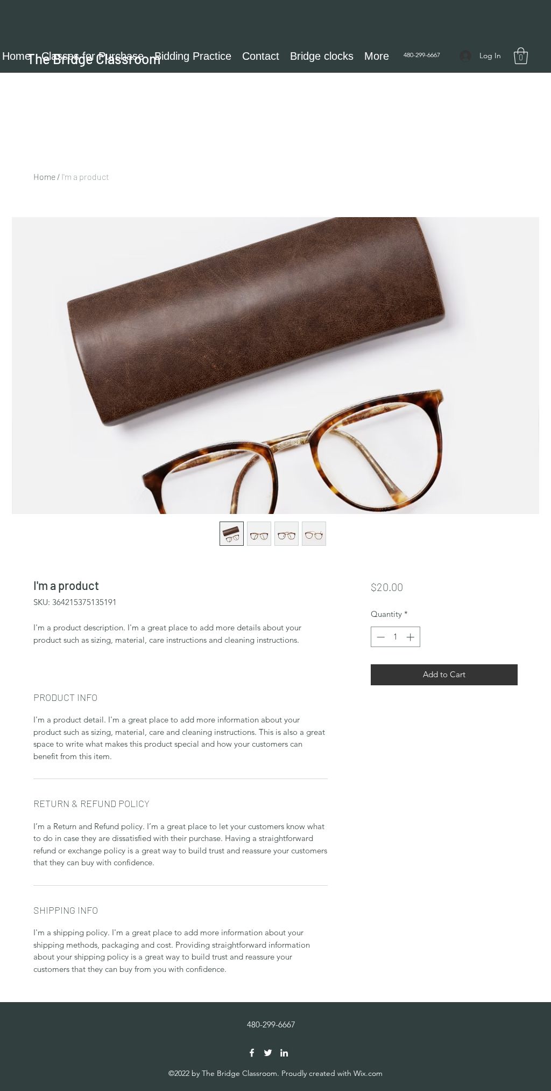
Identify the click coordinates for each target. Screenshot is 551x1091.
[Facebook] (251, 1052)
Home (44, 176)
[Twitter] (268, 1052)
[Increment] (411, 637)
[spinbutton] (395, 637)
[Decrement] (379, 637)
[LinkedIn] (284, 1052)
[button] (521, 55)
